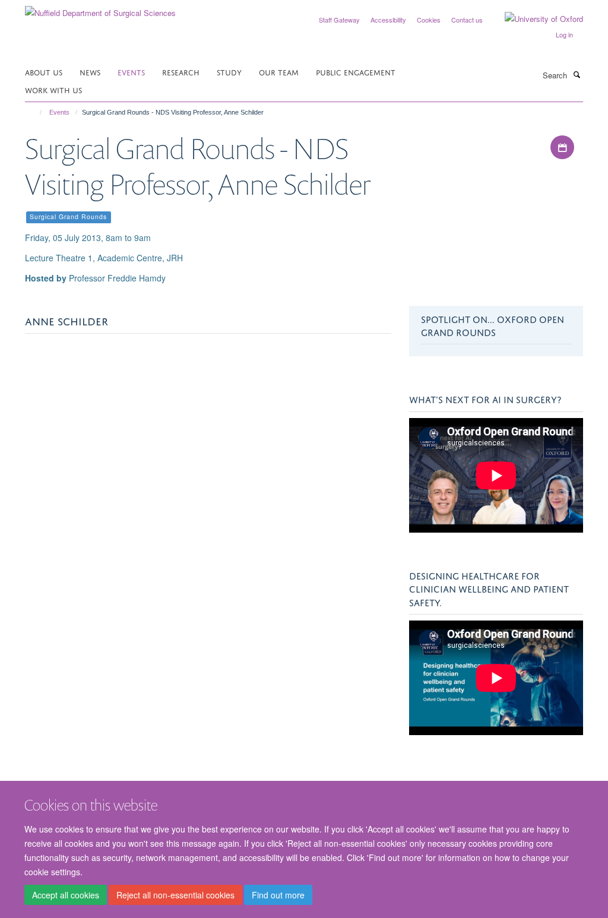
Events (131, 71)
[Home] (35, 112)
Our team (279, 71)
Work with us (53, 89)
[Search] (576, 74)
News (90, 71)
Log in (564, 34)
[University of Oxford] (535, 19)
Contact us (467, 19)
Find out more (278, 895)
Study (229, 71)
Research (181, 71)
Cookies (429, 19)
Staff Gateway (339, 19)
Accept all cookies (65, 895)
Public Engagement (355, 71)
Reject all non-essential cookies (175, 895)
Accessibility (388, 19)
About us (43, 71)
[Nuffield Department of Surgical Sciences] (100, 8)
